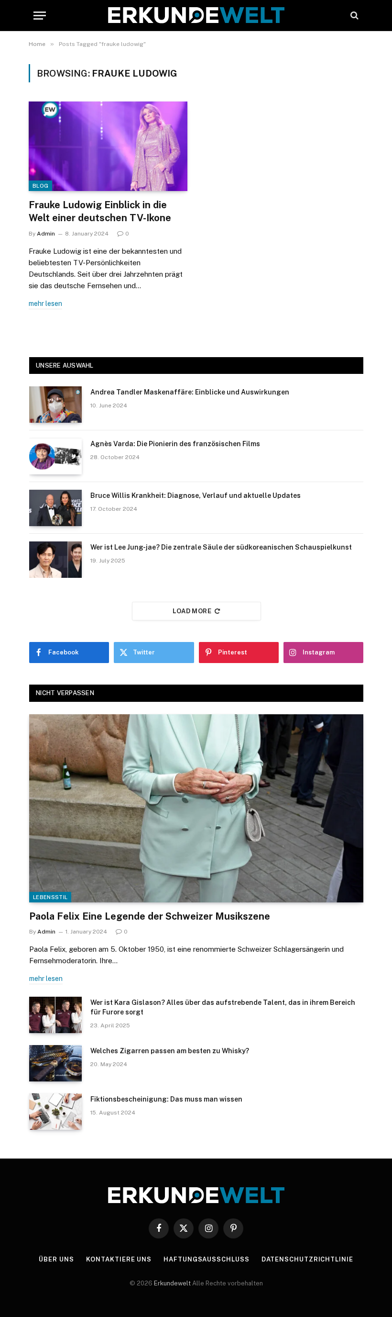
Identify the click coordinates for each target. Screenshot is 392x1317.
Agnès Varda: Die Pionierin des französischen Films (175, 444)
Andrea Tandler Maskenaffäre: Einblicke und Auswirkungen (189, 392)
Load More (192, 611)
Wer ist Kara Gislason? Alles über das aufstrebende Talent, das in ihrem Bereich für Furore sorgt (222, 1007)
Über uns (56, 1259)
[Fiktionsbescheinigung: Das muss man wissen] (55, 1111)
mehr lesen (45, 303)
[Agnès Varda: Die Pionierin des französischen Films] (55, 456)
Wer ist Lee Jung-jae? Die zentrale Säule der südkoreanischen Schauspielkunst (221, 547)
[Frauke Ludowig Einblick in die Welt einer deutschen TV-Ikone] (108, 146)
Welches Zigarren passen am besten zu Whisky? (169, 1051)
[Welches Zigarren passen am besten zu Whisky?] (55, 1063)
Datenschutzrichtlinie (307, 1259)
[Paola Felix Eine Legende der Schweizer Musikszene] (196, 808)
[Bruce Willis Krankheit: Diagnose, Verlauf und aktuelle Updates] (55, 508)
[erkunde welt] (196, 15)
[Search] (353, 15)
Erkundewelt (173, 1283)
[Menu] (39, 15)
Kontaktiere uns (119, 1259)
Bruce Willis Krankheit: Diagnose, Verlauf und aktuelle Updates (195, 495)
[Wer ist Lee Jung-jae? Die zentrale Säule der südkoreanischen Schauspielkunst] (55, 559)
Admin (46, 233)
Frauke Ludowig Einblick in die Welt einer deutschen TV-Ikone (100, 211)
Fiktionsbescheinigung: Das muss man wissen (166, 1099)
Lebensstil (50, 897)
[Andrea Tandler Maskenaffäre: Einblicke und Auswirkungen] (55, 404)
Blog (40, 186)
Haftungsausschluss (206, 1259)
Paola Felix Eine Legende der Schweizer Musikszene (149, 916)
